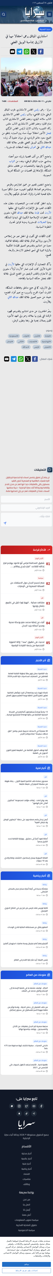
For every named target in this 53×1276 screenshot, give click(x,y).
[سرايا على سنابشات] (19, 1113)
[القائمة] (49, 14)
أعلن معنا (26, 1214)
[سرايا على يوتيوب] (34, 1106)
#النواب (26, 336)
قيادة (37, 213)
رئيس (36, 109)
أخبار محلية (27, 1153)
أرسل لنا (26, 1209)
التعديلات (41, 222)
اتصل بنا (26, 1204)
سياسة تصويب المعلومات (26, 1220)
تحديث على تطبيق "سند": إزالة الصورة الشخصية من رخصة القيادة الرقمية (26, 643)
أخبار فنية (26, 1163)
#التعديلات (33, 341)
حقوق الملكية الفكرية (26, 1225)
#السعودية (13, 336)
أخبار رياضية (26, 1168)
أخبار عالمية (26, 1158)
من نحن (26, 1199)
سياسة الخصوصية (26, 1230)
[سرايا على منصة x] (26, 1106)
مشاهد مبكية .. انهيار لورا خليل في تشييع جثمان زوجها (25, 604)
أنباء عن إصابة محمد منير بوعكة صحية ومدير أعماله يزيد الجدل (26, 624)
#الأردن (37, 336)
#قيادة (48, 336)
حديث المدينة (45, 29)
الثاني (42, 147)
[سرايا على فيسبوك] (41, 1106)
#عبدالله (26, 347)
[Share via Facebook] (41, 51)
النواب (12, 161)
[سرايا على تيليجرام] (34, 1113)
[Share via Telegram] (19, 51)
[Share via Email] (12, 51)
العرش (33, 147)
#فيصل (10, 341)
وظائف (26, 1184)
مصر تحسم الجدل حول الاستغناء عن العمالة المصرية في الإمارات (27, 584)
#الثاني (21, 341)
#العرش (47, 347)
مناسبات (27, 1179)
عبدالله (48, 147)
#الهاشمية (46, 341)
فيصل (48, 133)
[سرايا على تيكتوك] (26, 1113)
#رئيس (36, 347)
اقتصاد (26, 1174)
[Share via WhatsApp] (26, 51)
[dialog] (26, 1256)
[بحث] (3, 14)
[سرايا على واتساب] (12, 1106)
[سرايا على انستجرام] (19, 1106)
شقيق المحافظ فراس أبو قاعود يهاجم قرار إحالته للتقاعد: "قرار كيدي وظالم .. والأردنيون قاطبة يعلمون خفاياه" (23, 566)
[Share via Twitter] (33, 51)
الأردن (48, 213)
